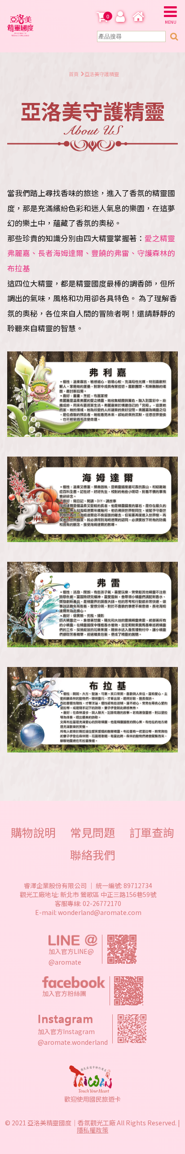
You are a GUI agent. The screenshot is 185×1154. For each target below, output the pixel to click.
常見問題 (92, 832)
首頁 (74, 73)
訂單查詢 (151, 832)
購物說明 (33, 832)
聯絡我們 (92, 854)
